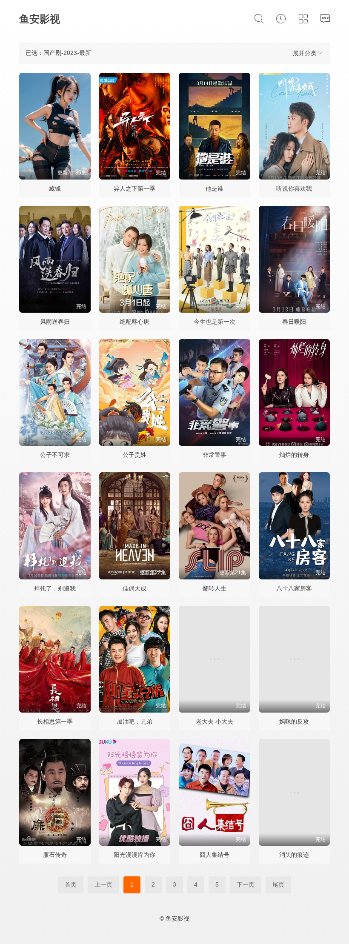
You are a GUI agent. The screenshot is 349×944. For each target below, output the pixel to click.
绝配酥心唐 (134, 321)
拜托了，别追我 (55, 588)
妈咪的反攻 (294, 721)
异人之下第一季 (134, 188)
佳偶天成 (134, 588)
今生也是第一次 (214, 321)
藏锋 (55, 188)
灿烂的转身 (294, 454)
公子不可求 (55, 454)
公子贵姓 (134, 454)
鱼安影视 (39, 19)
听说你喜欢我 (294, 188)
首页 (71, 884)
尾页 (278, 884)
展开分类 (305, 53)
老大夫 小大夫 (214, 721)
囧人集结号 (214, 854)
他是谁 (214, 188)
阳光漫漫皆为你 (134, 854)
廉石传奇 (55, 854)
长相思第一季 (55, 721)
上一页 (103, 884)
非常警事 (214, 454)
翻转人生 (214, 588)
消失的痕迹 (294, 854)
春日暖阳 (294, 321)
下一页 (246, 884)
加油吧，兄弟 (134, 721)
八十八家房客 (294, 588)
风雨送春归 (55, 321)
